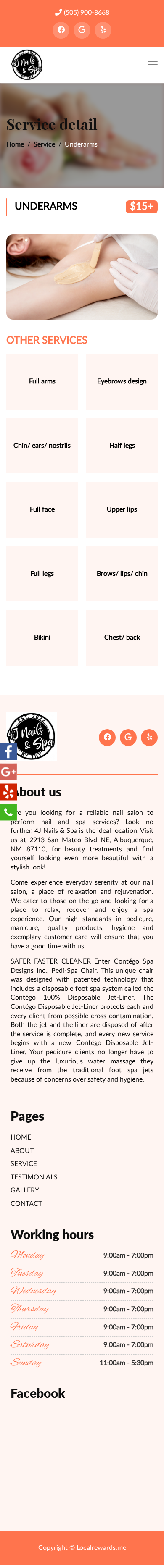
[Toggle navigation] (152, 65)
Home (15, 144)
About (22, 1150)
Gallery (25, 1190)
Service (44, 144)
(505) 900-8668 (86, 12)
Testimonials (34, 1177)
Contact (26, 1203)
